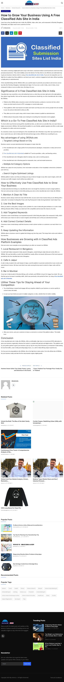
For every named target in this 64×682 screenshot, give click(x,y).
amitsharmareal (4, 454)
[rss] (3, 636)
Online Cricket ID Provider (28, 595)
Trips (24, 599)
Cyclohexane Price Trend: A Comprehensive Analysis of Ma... (15, 451)
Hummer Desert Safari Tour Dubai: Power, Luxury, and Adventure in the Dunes (16, 369)
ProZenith (31, 592)
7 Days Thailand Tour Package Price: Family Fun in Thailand (47, 369)
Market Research (16, 8)
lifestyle (40, 588)
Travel (10, 588)
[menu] (2, 3)
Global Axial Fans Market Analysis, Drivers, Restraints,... (14, 480)
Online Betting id (6, 592)
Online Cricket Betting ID (51, 588)
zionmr (2, 483)
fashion (4, 588)
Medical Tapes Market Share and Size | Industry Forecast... (45, 480)
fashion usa (23, 592)
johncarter (15, 546)
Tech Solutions (16, 527)
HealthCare (40, 595)
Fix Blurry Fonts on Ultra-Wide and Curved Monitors (27, 525)
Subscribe (27, 664)
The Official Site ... (17, 536)
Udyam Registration (7, 599)
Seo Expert (17, 599)
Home (2, 8)
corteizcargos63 (36, 425)
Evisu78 (14, 565)
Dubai (47, 595)
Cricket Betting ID (41, 592)
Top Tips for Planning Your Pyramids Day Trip (26, 535)
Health (16, 588)
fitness (22, 588)
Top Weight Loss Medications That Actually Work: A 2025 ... (54, 635)
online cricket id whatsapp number (10, 595)
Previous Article (26, 365)
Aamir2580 (47, 648)
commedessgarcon (5, 510)
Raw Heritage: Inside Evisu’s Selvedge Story (25, 564)
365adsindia (15, 381)
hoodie (54, 595)
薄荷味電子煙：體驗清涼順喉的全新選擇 (23, 544)
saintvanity (3, 425)
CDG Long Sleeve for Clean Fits (11, 508)
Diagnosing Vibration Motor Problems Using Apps (27, 554)
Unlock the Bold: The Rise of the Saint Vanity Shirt (15, 422)
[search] (62, 3)
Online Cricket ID (31, 588)
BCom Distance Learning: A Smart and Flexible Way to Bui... (53, 645)
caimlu (46, 639)
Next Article (36, 365)
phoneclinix (15, 556)
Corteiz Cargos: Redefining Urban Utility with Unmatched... (47, 422)
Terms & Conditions (56, 677)
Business (8, 8)
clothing (15, 592)
